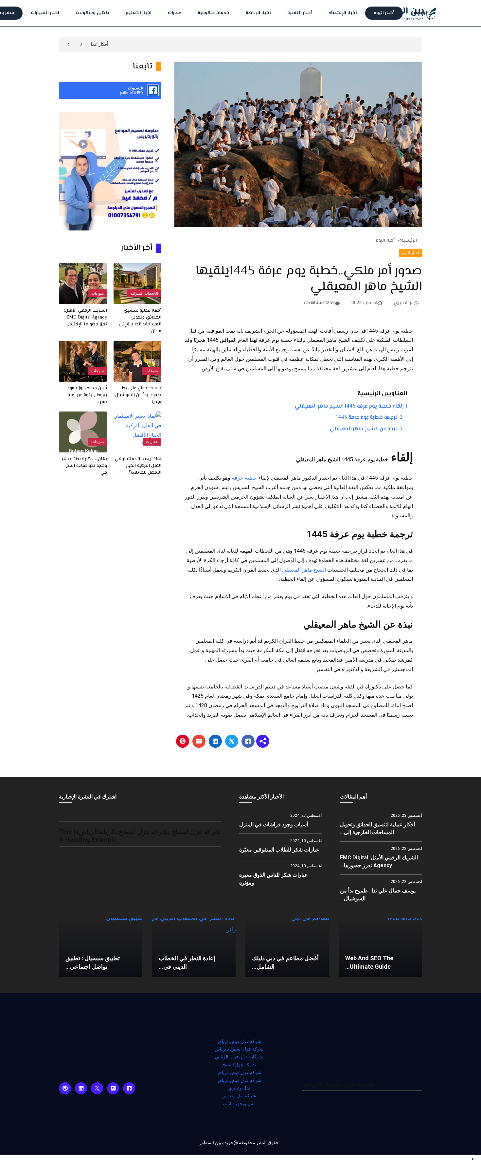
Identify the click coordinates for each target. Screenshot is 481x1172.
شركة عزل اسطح (239, 1064)
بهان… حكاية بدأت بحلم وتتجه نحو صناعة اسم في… (84, 465)
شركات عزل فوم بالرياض (239, 1056)
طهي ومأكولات (92, 13)
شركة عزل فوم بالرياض (238, 1041)
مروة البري (404, 303)
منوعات (97, 293)
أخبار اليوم (384, 13)
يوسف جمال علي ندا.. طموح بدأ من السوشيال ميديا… (138, 395)
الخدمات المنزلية (144, 293)
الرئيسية (420, 13)
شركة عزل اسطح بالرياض (239, 1049)
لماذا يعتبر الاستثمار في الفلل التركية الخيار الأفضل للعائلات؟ (138, 465)
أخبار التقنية (299, 13)
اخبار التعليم (138, 13)
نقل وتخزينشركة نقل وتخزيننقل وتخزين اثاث (239, 1095)
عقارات (174, 13)
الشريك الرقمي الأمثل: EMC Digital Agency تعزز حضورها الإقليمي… (84, 317)
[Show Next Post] (68, 44)
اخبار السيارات (45, 13)
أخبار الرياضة (258, 13)
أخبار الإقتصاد (343, 13)
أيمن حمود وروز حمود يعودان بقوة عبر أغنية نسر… (86, 395)
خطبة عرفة (244, 478)
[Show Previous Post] (81, 44)
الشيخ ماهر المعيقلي (304, 570)
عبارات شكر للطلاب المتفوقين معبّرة (279, 850)
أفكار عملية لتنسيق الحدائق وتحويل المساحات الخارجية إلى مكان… (140, 321)
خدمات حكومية (213, 13)
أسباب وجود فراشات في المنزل (273, 824)
